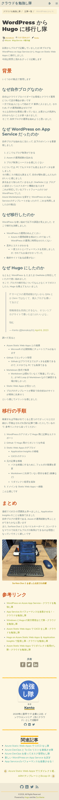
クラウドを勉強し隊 (12, 11)
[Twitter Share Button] (29, 664)
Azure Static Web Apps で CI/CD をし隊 (27, 746)
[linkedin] (30, 725)
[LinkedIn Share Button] (36, 664)
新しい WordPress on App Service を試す (28, 758)
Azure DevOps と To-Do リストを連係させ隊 (29, 750)
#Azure (8, 40)
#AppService (17, 40)
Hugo (27, 797)
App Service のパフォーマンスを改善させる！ (29, 761)
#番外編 (26, 40)
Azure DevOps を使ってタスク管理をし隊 (27, 754)
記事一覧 (28, 11)
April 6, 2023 (41, 330)
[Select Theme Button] (49, 3)
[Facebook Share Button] (23, 664)
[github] (26, 725)
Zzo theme (40, 797)
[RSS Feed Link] (37, 788)
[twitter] (33, 725)
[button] (56, 3)
